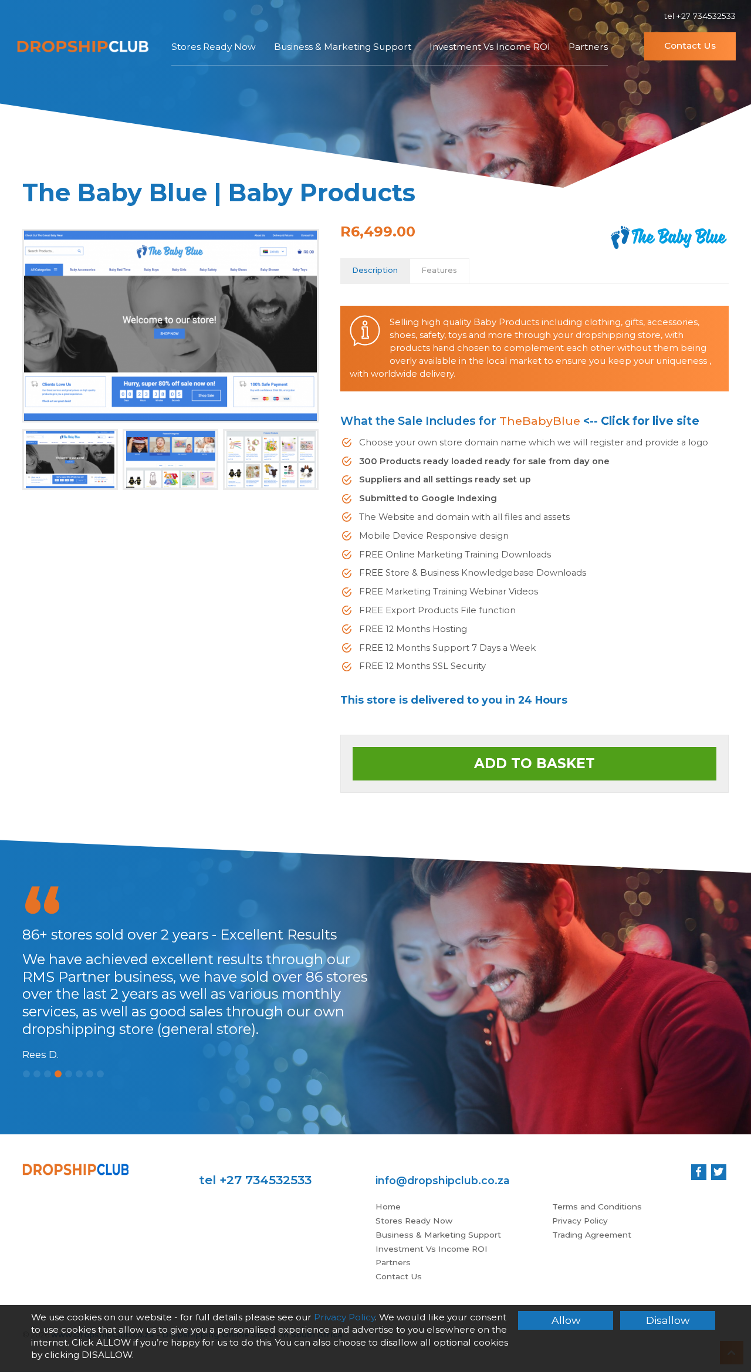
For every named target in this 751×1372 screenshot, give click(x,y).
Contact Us (690, 45)
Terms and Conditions (597, 1206)
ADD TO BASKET (534, 763)
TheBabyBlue (539, 421)
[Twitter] (718, 1172)
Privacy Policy (580, 1220)
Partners (588, 46)
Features (439, 270)
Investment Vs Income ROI (489, 46)
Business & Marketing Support (342, 46)
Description (375, 270)
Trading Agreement (591, 1234)
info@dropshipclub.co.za (443, 1180)
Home (388, 1206)
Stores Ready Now (213, 46)
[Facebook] (698, 1172)
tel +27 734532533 (700, 16)
